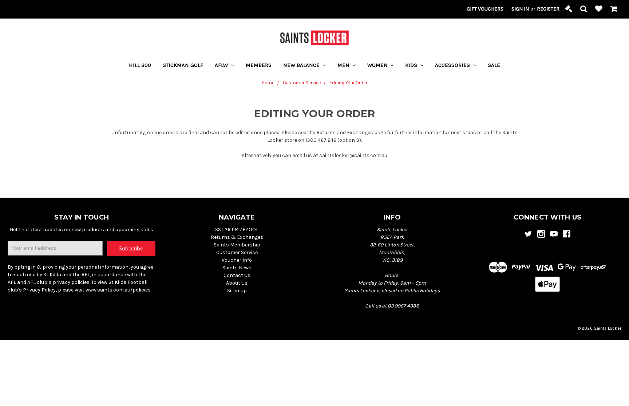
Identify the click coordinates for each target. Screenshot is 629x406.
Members (259, 65)
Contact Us (236, 275)
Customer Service (237, 252)
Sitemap (237, 291)
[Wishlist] (598, 9)
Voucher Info (237, 260)
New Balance (302, 65)
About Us (237, 283)
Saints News (237, 268)
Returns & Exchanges (237, 237)
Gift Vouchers (485, 9)
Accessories (453, 65)
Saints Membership (237, 245)
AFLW (222, 65)
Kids (412, 65)
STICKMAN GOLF (183, 65)
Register (548, 9)
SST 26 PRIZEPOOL (236, 229)
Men (344, 65)
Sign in (520, 9)
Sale (494, 65)
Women (378, 65)
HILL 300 (140, 65)
